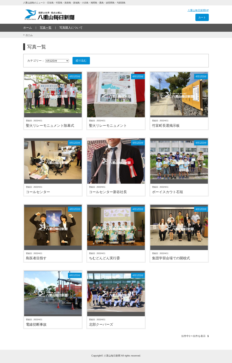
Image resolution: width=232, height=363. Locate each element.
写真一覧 (45, 27)
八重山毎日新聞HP (198, 10)
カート (202, 17)
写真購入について (71, 27)
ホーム (27, 27)
